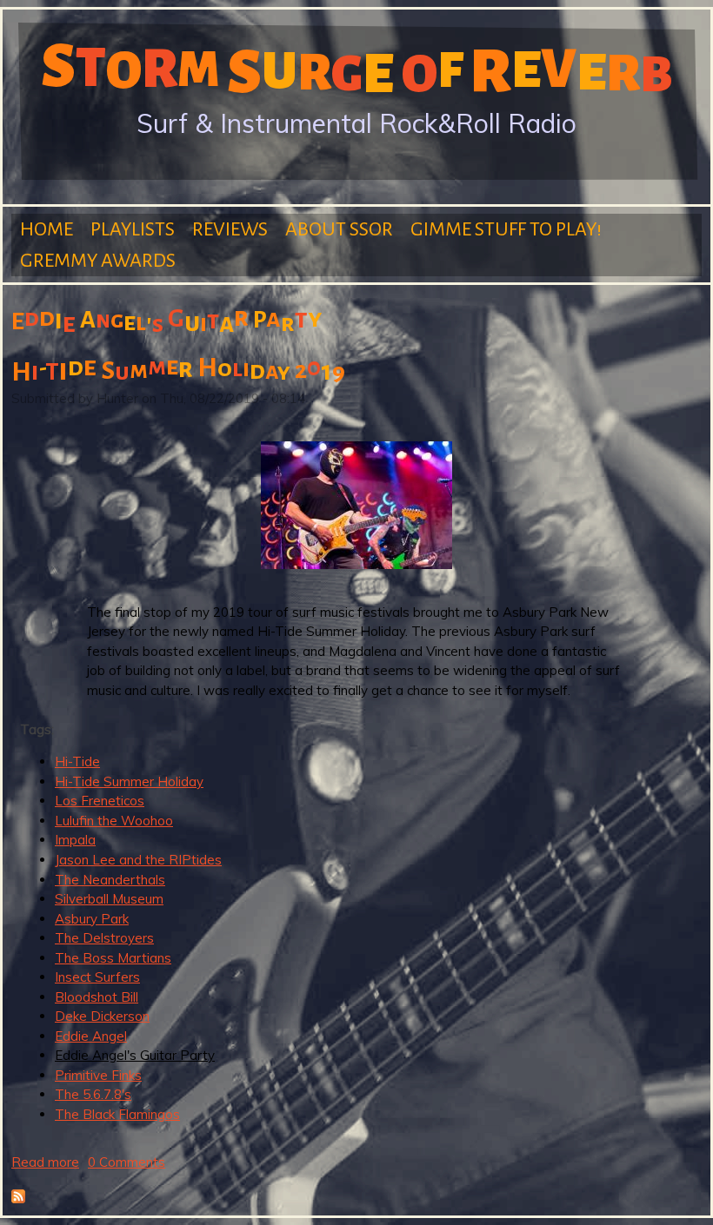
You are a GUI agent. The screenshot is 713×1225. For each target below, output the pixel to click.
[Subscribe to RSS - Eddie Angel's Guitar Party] (18, 1198)
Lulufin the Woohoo (114, 820)
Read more (45, 1162)
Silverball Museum (109, 899)
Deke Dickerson (102, 1016)
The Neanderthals (110, 879)
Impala (75, 839)
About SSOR (339, 229)
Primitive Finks (98, 1075)
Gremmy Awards (98, 260)
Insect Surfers (97, 977)
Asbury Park (92, 918)
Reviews (230, 229)
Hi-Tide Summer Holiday (129, 781)
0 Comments (126, 1162)
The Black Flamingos (117, 1114)
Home (46, 229)
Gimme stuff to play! (506, 229)
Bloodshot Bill (96, 997)
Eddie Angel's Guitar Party (135, 1055)
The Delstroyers (104, 938)
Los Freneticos (99, 800)
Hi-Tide (77, 761)
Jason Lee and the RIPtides (138, 859)
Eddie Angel (91, 1036)
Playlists (132, 229)
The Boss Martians (113, 958)
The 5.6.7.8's (93, 1094)
